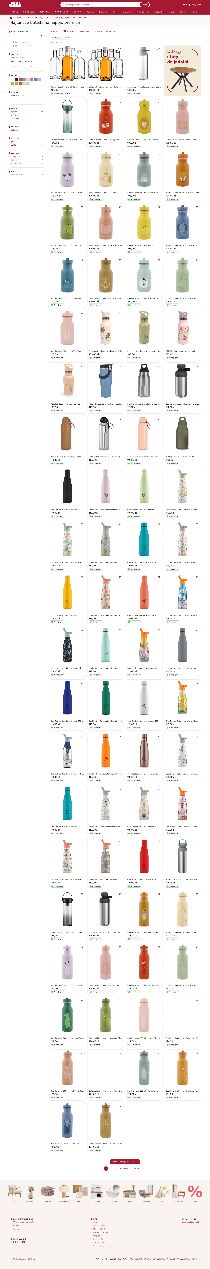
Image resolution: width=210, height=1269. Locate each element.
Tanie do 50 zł (17, 58)
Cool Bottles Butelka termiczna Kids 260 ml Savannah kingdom (154, 668)
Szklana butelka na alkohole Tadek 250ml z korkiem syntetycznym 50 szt (120, 87)
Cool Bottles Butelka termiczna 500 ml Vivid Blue (187, 668)
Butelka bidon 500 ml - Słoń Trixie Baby (68, 1144)
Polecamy (55, 31)
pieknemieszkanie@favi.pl (26, 1222)
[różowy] (31, 79)
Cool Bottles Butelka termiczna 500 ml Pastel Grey (149, 615)
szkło (13, 145)
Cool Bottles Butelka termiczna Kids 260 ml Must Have (74, 879)
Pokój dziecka (162, 1202)
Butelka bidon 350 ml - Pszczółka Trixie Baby (146, 245)
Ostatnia (137, 1168)
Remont (80, 1201)
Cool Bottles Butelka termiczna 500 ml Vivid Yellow (111, 721)
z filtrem (15, 115)
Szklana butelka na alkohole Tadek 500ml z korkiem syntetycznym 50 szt (82, 87)
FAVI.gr (187, 1259)
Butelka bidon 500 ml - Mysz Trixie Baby (68, 985)
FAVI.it (155, 1259)
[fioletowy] (35, 79)
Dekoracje (31, 1201)
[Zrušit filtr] (31, 61)
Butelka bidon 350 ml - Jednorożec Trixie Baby (109, 193)
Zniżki (194, 1201)
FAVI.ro (133, 1259)
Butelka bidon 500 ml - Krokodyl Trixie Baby (69, 1038)
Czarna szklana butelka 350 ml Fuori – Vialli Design (73, 932)
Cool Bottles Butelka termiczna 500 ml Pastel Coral (111, 668)
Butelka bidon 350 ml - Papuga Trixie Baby (107, 140)
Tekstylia (47, 1201)
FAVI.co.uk (171, 1259)
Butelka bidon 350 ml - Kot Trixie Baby (105, 245)
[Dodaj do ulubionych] (82, 102)
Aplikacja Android (191, 1222)
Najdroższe (110, 31)
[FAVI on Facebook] (14, 1242)
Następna (124, 1168)
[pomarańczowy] (16, 83)
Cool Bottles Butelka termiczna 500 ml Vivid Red (110, 774)
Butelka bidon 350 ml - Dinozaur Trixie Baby (69, 245)
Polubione (71, 31)
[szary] (39, 79)
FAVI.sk (126, 1259)
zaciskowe (15, 160)
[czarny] (16, 79)
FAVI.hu (140, 1259)
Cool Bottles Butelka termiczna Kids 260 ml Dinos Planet (113, 562)
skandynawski (17, 175)
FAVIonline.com (19, 1259)
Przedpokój (178, 1201)
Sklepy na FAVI (99, 1225)
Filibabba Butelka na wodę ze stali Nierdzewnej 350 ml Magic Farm (156, 351)
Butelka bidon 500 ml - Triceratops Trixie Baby (186, 1038)
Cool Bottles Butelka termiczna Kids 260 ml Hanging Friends (115, 827)
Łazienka (113, 1201)
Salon (129, 1201)
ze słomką (15, 118)
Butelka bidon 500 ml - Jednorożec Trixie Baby (186, 932)
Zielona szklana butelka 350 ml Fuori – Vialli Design (73, 140)
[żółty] (27, 79)
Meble (15, 1201)
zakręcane (15, 156)
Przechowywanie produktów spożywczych (51, 18)
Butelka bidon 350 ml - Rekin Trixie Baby (145, 193)
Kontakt (16, 1225)
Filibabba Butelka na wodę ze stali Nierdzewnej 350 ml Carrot (77, 404)
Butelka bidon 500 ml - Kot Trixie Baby (67, 1091)
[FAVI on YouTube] (23, 1242)
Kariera (16, 1229)
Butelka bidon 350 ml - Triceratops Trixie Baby (71, 298)
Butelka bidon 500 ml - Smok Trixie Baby (183, 985)
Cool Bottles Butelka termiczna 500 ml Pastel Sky (110, 510)
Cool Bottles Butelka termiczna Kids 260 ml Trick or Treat (113, 879)
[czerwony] (20, 79)
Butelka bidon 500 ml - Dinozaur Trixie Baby (108, 1038)
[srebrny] (27, 83)
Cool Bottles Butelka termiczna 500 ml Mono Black (149, 774)
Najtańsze (97, 31)
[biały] (12, 79)
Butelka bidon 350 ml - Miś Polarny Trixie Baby (147, 298)
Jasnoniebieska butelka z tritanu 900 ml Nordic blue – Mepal (153, 87)
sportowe (15, 112)
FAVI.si (194, 1259)
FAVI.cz (118, 1259)
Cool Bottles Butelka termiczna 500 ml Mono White (73, 510)
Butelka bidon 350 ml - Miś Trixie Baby (105, 298)
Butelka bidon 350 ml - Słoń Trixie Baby (183, 245)
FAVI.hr (148, 1259)
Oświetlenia (64, 1201)
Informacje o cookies (102, 1246)
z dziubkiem (16, 163)
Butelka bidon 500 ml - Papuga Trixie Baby (145, 985)
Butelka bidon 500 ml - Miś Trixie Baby (105, 1144)
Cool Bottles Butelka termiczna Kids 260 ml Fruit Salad (74, 774)
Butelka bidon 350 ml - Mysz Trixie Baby (68, 193)
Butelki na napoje (80, 18)
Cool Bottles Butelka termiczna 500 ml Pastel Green (149, 721)
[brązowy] (20, 83)
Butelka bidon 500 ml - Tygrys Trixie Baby (145, 932)
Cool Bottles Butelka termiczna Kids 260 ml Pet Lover (112, 615)
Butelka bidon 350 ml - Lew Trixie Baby (144, 140)
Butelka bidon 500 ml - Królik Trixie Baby (145, 1038)
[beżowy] (24, 83)
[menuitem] (15, 12)
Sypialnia (146, 1201)
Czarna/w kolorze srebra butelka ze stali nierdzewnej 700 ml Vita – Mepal (121, 932)
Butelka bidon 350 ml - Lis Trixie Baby (182, 193)
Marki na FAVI (99, 1229)
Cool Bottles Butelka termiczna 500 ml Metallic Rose (150, 562)
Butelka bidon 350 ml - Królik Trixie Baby (68, 351)
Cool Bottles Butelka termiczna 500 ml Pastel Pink (149, 510)
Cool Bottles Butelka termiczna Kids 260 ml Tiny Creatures (152, 827)
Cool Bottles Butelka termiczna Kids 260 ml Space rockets (76, 668)
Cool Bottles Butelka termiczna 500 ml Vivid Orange (73, 721)
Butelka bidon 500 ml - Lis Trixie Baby (182, 1091)
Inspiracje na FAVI (100, 1232)
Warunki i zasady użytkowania (105, 1242)
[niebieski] (24, 79)
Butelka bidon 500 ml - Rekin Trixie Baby (145, 1091)
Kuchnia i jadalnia (23, 18)
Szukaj (144, 5)
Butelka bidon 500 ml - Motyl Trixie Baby (106, 985)
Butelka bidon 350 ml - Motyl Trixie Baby (183, 140)
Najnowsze (84, 31)
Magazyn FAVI (99, 1236)
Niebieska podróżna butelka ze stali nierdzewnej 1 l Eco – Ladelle (117, 404)
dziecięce (15, 130)
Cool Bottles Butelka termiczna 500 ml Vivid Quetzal (149, 879)
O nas (95, 1222)
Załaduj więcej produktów (123, 1162)
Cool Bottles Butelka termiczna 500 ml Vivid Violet (72, 827)
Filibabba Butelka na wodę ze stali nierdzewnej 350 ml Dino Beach (117, 351)
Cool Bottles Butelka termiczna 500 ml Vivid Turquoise (74, 615)
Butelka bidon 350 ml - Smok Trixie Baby (183, 298)
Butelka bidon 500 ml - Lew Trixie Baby (106, 1091)
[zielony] (12, 83)
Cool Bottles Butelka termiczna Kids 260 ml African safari (75, 562)
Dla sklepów (98, 1239)
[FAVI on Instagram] (19, 1242)
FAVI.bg (180, 1259)
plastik (14, 141)
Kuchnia (96, 1201)
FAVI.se (162, 1259)
